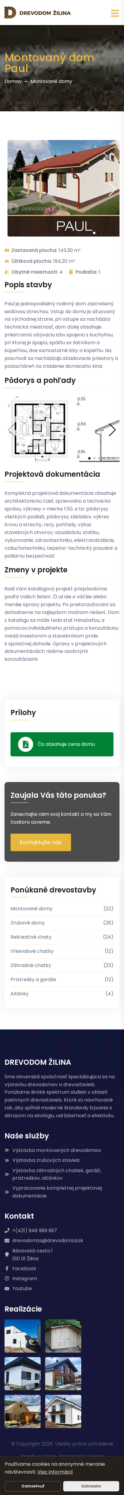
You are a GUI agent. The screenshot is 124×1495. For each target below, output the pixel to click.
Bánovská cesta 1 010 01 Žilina (32, 1254)
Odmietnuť (32, 1486)
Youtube (22, 1288)
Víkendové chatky (62, 951)
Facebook (24, 1268)
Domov (13, 81)
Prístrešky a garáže (62, 979)
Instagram (24, 1278)
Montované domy (51, 81)
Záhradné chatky (62, 965)
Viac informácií (55, 1471)
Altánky (62, 993)
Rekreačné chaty (62, 937)
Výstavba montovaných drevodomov (56, 1150)
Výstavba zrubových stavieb (46, 1160)
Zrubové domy (62, 922)
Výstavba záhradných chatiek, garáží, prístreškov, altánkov (56, 1174)
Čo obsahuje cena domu (66, 744)
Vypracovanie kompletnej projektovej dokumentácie (57, 1192)
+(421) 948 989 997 (34, 1230)
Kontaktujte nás (41, 842)
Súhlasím (91, 1486)
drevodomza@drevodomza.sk (47, 1240)
